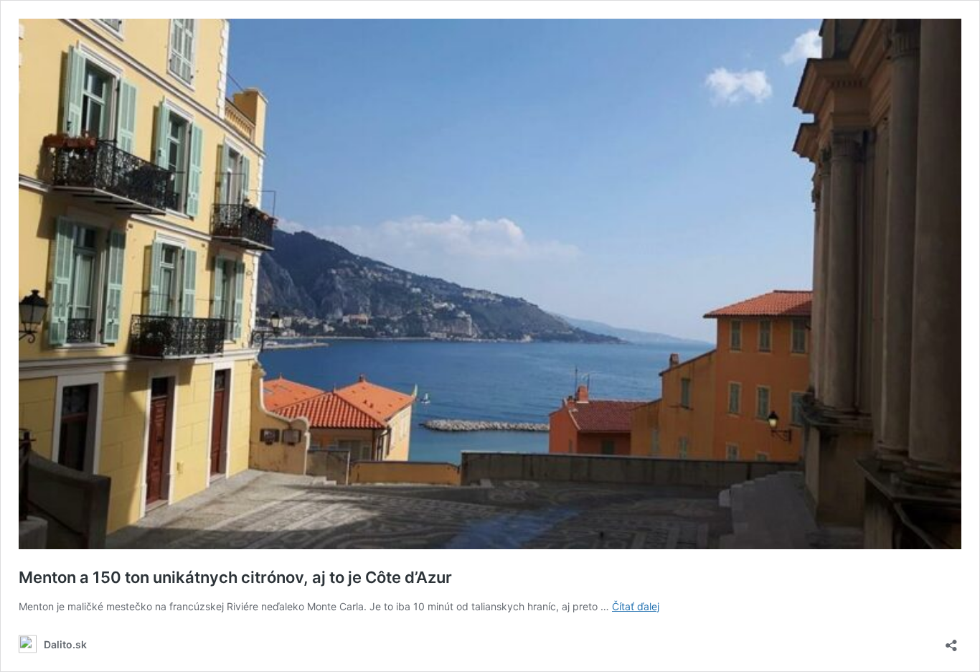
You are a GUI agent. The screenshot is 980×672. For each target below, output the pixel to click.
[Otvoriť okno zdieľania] (951, 641)
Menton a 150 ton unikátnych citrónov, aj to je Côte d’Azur (235, 577)
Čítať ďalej (635, 606)
